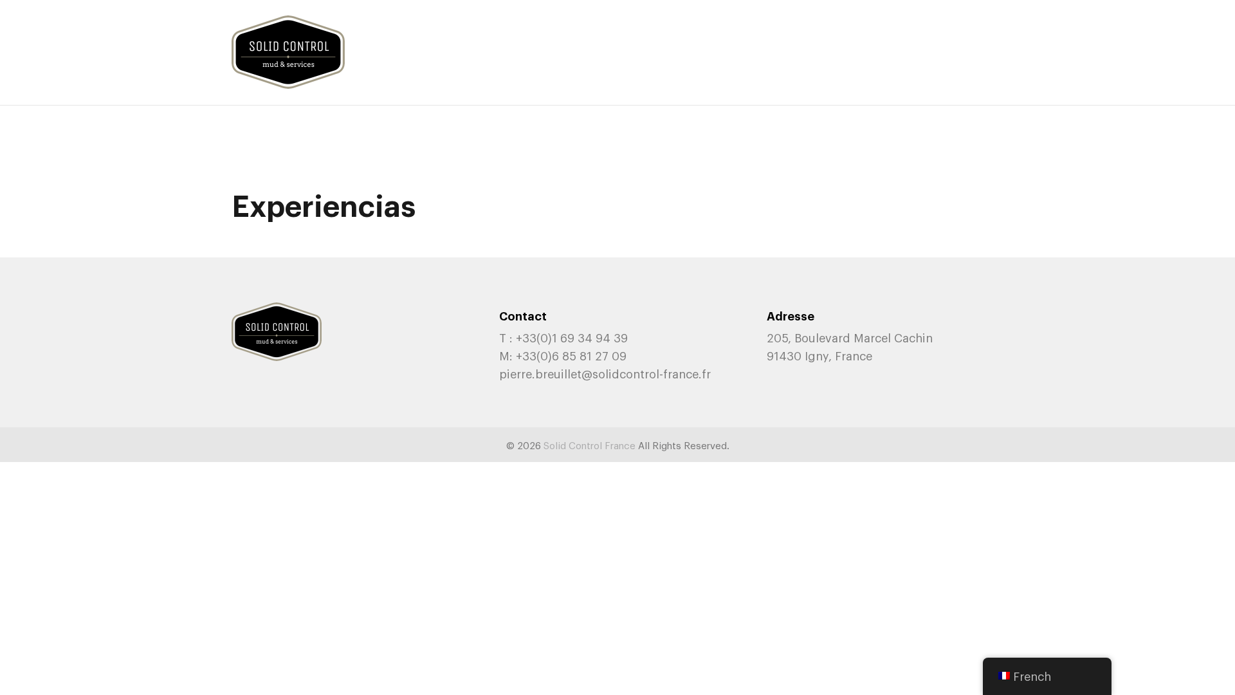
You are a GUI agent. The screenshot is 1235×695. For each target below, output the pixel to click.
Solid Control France (590, 444)
